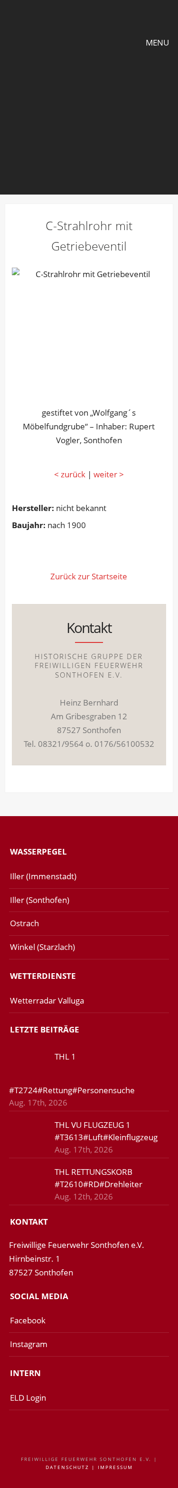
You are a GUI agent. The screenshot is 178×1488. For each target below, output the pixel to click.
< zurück (69, 474)
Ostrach (24, 923)
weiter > (108, 474)
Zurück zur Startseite (88, 576)
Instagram (28, 1344)
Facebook (28, 1320)
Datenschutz (67, 1467)
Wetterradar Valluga (47, 1000)
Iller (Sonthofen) (39, 899)
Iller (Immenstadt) (43, 876)
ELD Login (28, 1397)
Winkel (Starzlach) (42, 946)
